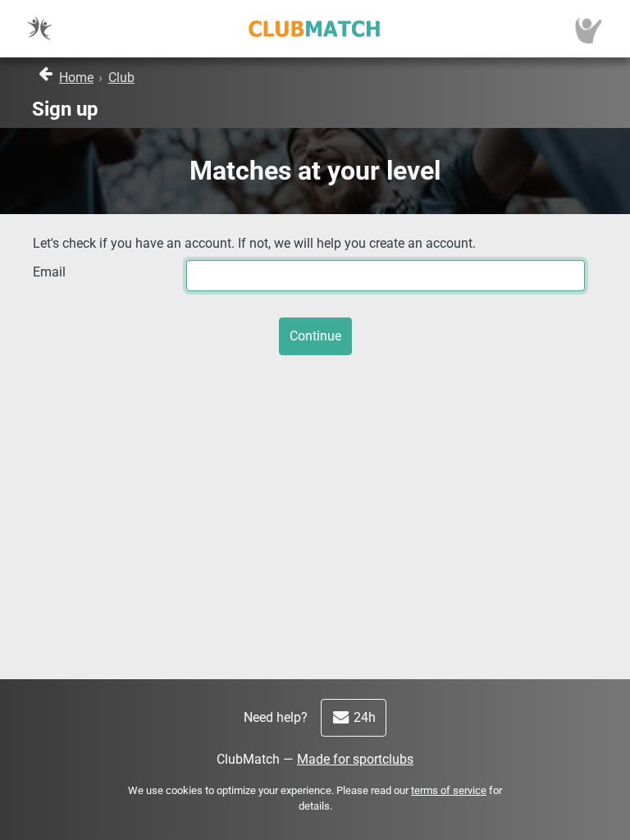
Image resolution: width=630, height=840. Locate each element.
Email (49, 272)
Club (121, 77)
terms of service (448, 790)
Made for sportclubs (355, 759)
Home (76, 77)
